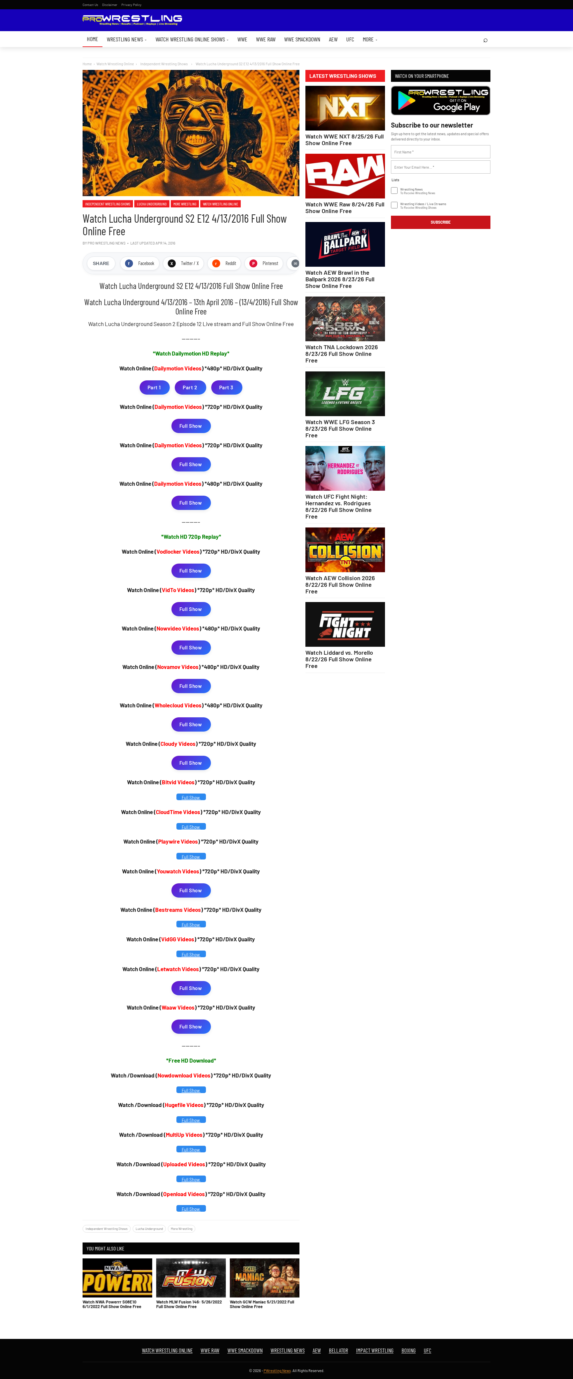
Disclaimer (109, 5)
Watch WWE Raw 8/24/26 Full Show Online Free (344, 207)
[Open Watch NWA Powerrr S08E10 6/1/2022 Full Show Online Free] (117, 1277)
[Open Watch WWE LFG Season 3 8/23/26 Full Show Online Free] (345, 393)
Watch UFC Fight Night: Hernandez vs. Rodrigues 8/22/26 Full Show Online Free (338, 506)
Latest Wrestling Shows (342, 76)
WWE (242, 39)
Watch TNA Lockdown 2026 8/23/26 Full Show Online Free (341, 353)
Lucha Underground (152, 203)
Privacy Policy (131, 5)
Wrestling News (127, 39)
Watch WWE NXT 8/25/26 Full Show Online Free (344, 139)
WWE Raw (266, 39)
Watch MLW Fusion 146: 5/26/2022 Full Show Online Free (189, 1304)
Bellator (338, 1350)
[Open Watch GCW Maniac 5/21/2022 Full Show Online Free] (264, 1277)
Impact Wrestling (375, 1350)
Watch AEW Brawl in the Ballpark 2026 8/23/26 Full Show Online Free (339, 279)
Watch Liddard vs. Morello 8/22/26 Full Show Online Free (339, 659)
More (370, 39)
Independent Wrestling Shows (107, 203)
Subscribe (441, 222)
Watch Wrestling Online (115, 64)
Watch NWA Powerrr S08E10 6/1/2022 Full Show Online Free (112, 1304)
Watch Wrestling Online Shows (192, 39)
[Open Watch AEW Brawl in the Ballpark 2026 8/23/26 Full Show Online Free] (345, 244)
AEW (333, 39)
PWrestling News (277, 1370)
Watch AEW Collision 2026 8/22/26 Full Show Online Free (340, 584)
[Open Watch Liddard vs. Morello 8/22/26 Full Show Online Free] (345, 624)
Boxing (409, 1350)
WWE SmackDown (302, 39)
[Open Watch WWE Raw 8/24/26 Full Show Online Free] (345, 176)
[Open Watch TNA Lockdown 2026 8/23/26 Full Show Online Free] (345, 319)
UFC (350, 39)
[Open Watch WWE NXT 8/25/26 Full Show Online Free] (345, 108)
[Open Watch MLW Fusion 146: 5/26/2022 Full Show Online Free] (191, 1277)
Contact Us (90, 5)
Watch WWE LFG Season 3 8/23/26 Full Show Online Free (340, 428)
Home (92, 38)
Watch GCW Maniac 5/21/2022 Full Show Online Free (262, 1304)
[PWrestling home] (132, 20)
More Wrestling (184, 203)
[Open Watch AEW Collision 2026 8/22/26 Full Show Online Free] (345, 549)
